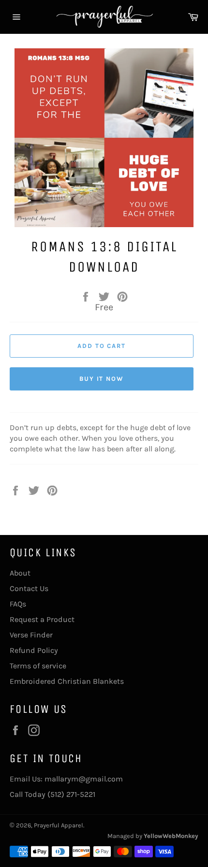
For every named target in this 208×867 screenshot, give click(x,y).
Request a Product (42, 619)
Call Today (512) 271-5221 (52, 794)
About (20, 573)
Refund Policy (34, 650)
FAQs (18, 603)
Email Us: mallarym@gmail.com (66, 778)
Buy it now (101, 378)
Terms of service (38, 665)
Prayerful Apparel (58, 825)
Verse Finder (31, 634)
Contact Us (29, 588)
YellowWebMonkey (171, 835)
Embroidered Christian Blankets (67, 681)
